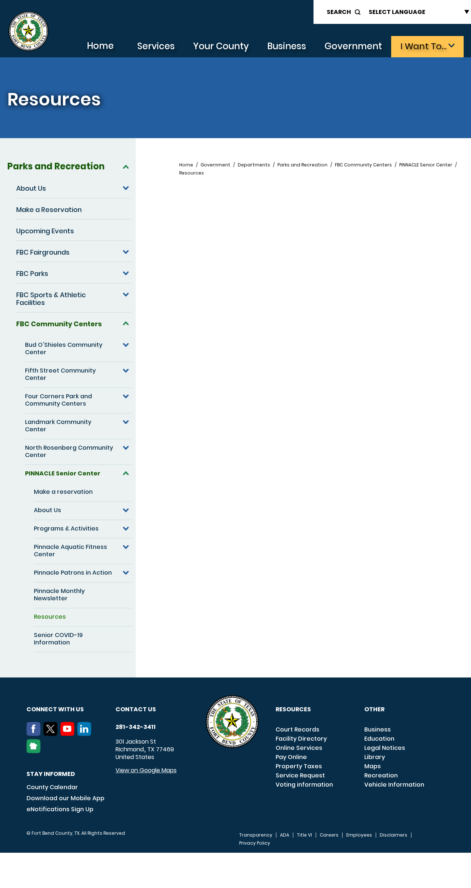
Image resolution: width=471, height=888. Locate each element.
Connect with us (55, 709)
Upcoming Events (45, 231)
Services (156, 46)
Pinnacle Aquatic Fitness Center (70, 550)
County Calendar (52, 787)
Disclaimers (393, 835)
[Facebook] (34, 733)
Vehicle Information (394, 784)
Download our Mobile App (65, 798)
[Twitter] (51, 733)
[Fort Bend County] (28, 31)
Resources (50, 616)
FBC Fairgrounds (43, 252)
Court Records (297, 729)
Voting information (304, 784)
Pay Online (291, 757)
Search (339, 12)
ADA (284, 835)
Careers (329, 835)
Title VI (304, 835)
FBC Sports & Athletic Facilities (51, 298)
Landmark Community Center (58, 426)
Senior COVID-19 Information (58, 639)
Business (286, 46)
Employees (359, 835)
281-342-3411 (136, 727)
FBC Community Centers (59, 323)
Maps (372, 766)
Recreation (381, 775)
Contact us (136, 709)
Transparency (255, 835)
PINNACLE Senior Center (62, 473)
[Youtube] (68, 733)
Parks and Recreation (56, 166)
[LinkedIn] (85, 733)
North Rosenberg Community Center (69, 451)
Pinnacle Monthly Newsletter (59, 595)
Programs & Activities (66, 528)
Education (379, 738)
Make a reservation (63, 492)
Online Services (299, 748)
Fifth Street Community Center (60, 374)
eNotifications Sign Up (59, 809)
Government (353, 46)
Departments (254, 165)
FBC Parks (32, 273)
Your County (221, 46)
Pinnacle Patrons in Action (73, 572)
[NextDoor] (34, 751)
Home (100, 46)
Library (374, 757)
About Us (31, 188)
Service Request (300, 775)
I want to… (423, 46)
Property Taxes (299, 766)
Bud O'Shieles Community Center (63, 348)
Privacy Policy (254, 843)
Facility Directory (301, 738)
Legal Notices (384, 748)
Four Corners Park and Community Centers (58, 400)
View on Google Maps (146, 770)
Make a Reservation (49, 209)
